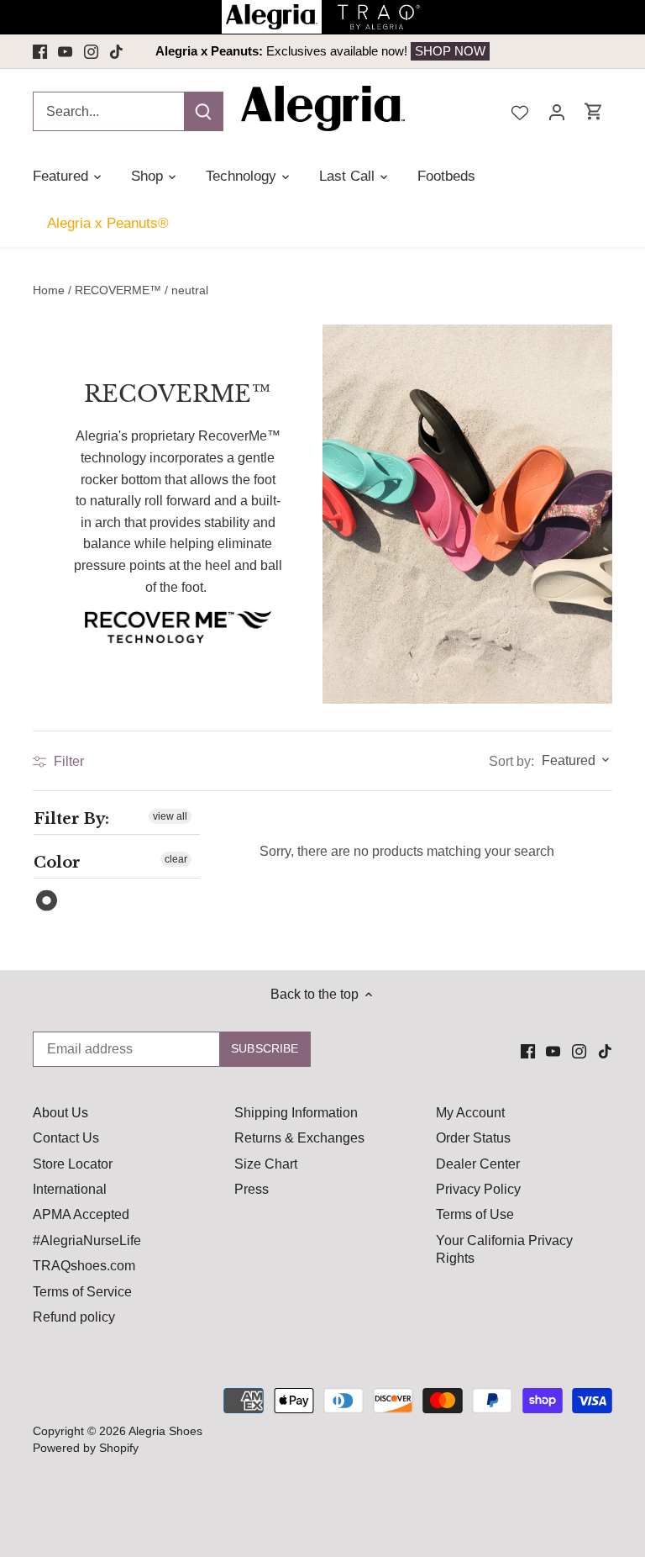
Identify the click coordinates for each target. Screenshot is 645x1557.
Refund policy (74, 1317)
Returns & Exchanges (299, 1138)
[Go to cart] (594, 111)
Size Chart (265, 1164)
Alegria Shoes (165, 1431)
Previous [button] (168, 51)
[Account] (556, 111)
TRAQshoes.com (84, 1266)
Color (57, 862)
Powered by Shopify (86, 1447)
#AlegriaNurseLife (87, 1240)
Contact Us (66, 1138)
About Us (60, 1113)
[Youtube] (65, 51)
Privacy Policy (478, 1189)
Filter (67, 761)
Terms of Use (475, 1214)
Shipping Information (296, 1113)
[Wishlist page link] (519, 111)
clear (176, 859)
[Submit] (203, 111)
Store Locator (73, 1164)
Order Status (473, 1138)
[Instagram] (91, 51)
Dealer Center (478, 1164)
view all (170, 816)
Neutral (47, 900)
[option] (322, 51)
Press (251, 1189)
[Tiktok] (116, 51)
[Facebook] (40, 51)
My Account (470, 1113)
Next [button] (476, 51)
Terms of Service (82, 1292)
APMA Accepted (81, 1214)
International (70, 1189)
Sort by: (511, 761)
